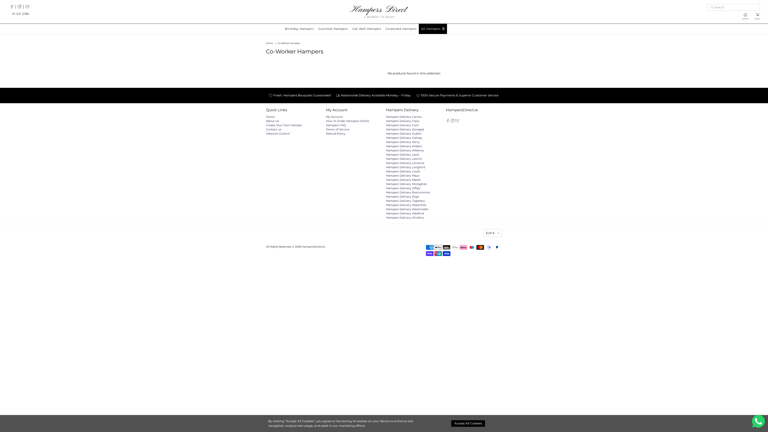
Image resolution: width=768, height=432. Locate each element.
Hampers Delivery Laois (402, 154)
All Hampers (431, 29)
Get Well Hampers (366, 29)
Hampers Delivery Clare (402, 121)
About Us (272, 121)
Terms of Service (337, 129)
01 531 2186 (20, 14)
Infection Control (278, 133)
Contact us (273, 129)
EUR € (490, 233)
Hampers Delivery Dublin (403, 133)
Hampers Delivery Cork (402, 125)
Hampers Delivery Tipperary (405, 201)
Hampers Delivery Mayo (403, 175)
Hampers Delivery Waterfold (406, 205)
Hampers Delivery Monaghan (406, 184)
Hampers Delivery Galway (404, 138)
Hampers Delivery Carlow (404, 117)
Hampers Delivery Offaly (403, 188)
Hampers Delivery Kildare (404, 146)
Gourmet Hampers (333, 29)
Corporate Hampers (401, 29)
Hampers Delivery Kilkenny (405, 150)
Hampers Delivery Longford (405, 167)
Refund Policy (335, 133)
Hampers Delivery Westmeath (407, 209)
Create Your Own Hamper (284, 125)
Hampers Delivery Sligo (402, 196)
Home (269, 43)
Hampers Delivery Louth (403, 171)
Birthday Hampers (299, 29)
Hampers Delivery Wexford (405, 213)
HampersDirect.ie (313, 246)
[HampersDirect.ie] (379, 11)
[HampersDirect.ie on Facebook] (13, 7)
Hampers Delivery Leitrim (404, 159)
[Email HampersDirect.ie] (28, 7)
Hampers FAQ (336, 125)
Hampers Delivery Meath (403, 180)
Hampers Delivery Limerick (405, 163)
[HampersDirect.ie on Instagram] (20, 7)
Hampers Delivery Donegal (405, 129)
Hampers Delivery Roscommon (408, 192)
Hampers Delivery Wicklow (405, 217)
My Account (334, 117)
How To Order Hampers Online (347, 121)
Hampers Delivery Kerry (403, 142)
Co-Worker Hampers (289, 43)
